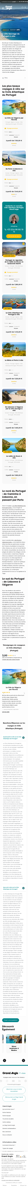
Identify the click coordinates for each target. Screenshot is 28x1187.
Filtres (6, 78)
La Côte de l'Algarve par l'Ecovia (14, 119)
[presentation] (4, 693)
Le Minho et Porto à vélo (14, 360)
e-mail (14, 1)
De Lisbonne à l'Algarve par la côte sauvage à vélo (14, 408)
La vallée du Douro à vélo (14, 457)
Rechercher (22, 7)
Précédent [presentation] (4, 1060)
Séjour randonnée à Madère (14, 1048)
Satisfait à (15, 30)
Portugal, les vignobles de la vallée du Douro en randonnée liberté (14, 262)
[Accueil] (10, 8)
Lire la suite (5, 712)
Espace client (25, 7)
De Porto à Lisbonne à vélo (14, 170)
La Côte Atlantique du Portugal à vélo (14, 313)
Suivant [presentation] (23, 1060)
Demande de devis (14, 236)
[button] (14, 737)
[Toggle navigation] (3, 8)
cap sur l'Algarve (14, 592)
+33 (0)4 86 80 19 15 (14, 230)
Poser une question (10, 1020)
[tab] (14, 737)
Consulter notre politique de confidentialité (10, 1180)
